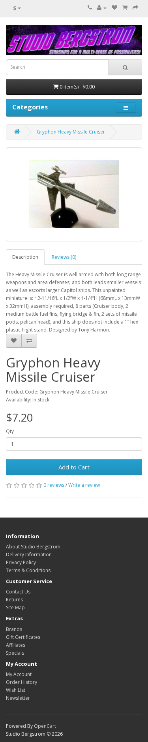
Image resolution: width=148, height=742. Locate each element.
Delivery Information (29, 554)
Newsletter (18, 698)
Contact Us (18, 591)
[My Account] (102, 7)
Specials (15, 653)
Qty (10, 431)
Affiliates (15, 645)
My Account (19, 674)
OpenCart (45, 726)
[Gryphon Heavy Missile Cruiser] (74, 194)
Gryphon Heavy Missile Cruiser (71, 131)
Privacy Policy (21, 562)
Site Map (15, 607)
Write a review (84, 485)
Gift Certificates (23, 637)
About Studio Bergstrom (33, 546)
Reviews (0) (64, 257)
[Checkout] (135, 7)
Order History (21, 682)
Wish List (15, 690)
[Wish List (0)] (114, 7)
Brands (14, 629)
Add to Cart (74, 467)
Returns (14, 599)
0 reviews (53, 485)
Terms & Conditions (28, 570)
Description (25, 257)
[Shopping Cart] (124, 7)
